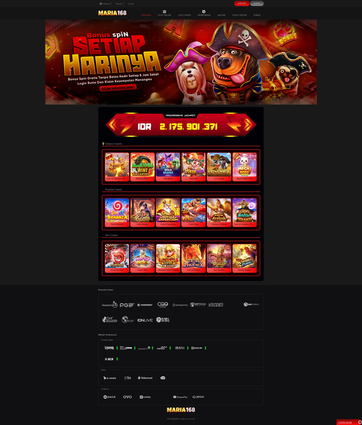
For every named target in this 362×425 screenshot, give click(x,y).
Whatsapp (106, 4)
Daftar (242, 3)
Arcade (221, 15)
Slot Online (164, 15)
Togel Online (239, 15)
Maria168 (175, 419)
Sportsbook (204, 15)
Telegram (118, 4)
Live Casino (184, 15)
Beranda (146, 15)
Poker (257, 15)
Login (257, 3)
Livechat (131, 4)
